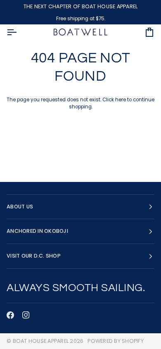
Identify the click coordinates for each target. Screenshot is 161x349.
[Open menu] (19, 32)
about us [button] (20, 206)
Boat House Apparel (41, 340)
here (120, 99)
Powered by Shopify (116, 340)
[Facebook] (10, 315)
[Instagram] (26, 315)
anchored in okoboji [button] (37, 230)
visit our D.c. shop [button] (34, 255)
